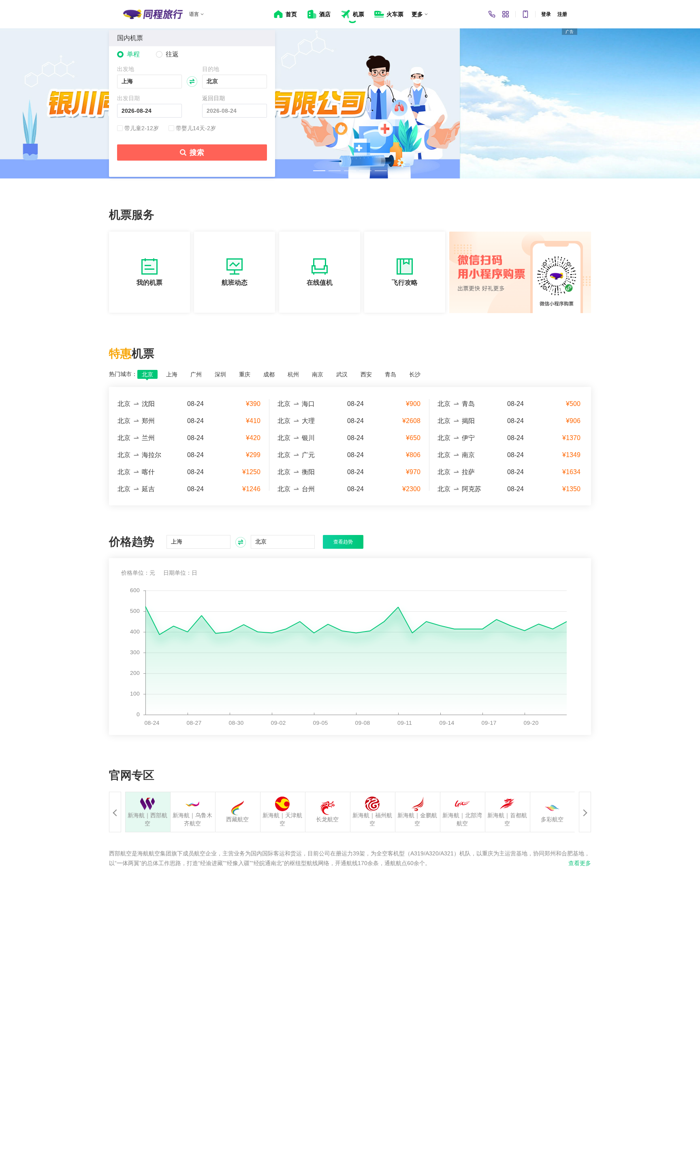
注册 (562, 14)
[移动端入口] (525, 14)
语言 (194, 14)
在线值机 (320, 282)
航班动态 (235, 282)
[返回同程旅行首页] (153, 14)
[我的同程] (506, 14)
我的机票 (149, 282)
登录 (546, 14)
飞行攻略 (405, 282)
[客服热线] (492, 14)
